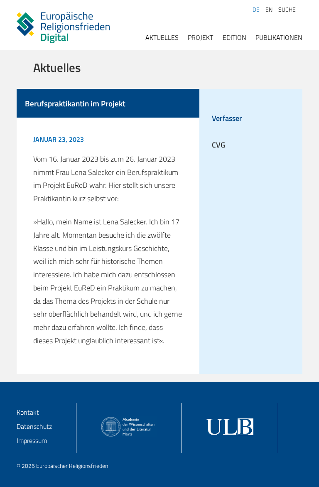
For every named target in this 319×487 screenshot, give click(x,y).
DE (256, 9)
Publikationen (278, 37)
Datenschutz (34, 426)
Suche (287, 9)
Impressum (32, 440)
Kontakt (28, 412)
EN (268, 9)
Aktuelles (162, 37)
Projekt (200, 37)
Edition (234, 37)
